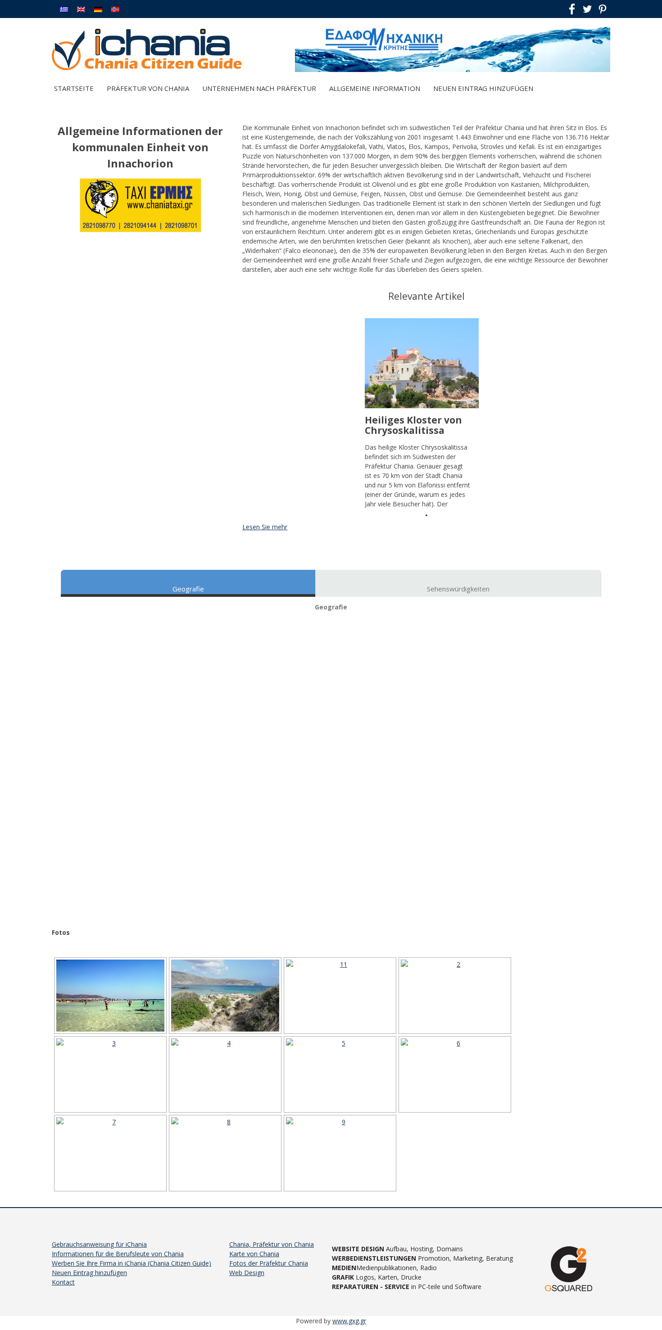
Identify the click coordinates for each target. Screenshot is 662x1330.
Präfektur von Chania (148, 88)
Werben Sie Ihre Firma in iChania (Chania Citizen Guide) (131, 1263)
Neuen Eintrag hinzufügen (483, 88)
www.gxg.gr (349, 1320)
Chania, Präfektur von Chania (271, 1244)
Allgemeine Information (374, 88)
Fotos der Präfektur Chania (268, 1263)
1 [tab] (426, 515)
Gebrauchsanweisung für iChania (99, 1244)
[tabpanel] (422, 413)
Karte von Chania (254, 1253)
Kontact (63, 1282)
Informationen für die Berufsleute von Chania (118, 1253)
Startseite (74, 88)
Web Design (246, 1272)
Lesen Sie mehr (264, 527)
